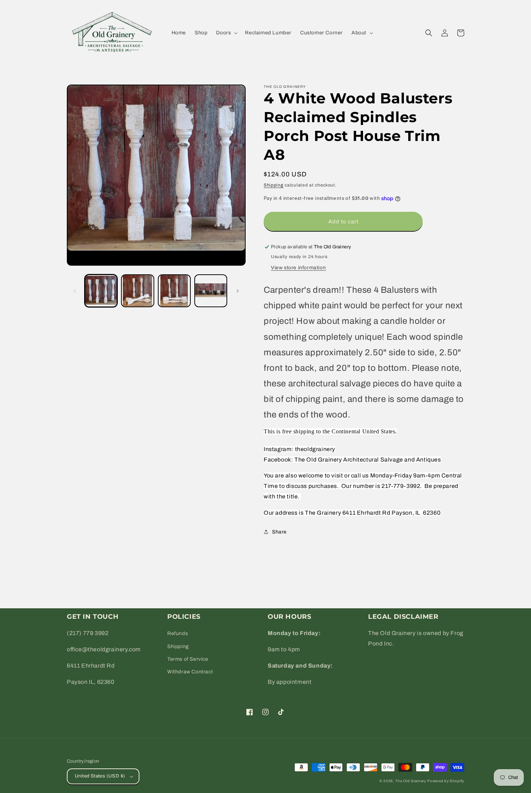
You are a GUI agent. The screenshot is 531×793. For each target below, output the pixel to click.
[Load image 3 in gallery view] (174, 290)
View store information (298, 267)
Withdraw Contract (190, 671)
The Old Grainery (410, 781)
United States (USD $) (100, 776)
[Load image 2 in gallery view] (137, 290)
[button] (226, 32)
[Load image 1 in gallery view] (101, 290)
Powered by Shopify (445, 781)
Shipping (274, 185)
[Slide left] (75, 291)
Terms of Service (187, 659)
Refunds (177, 633)
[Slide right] (238, 291)
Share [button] (279, 532)
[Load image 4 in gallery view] (210, 290)
